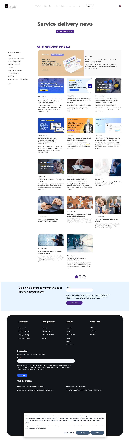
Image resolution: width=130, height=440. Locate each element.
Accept (83, 432)
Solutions (23, 321)
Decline (97, 432)
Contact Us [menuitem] (69, 328)
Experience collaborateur (16, 58)
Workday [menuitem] (45, 328)
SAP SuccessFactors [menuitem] (48, 335)
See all (9, 83)
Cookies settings (69, 432)
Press (9, 55)
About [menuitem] (81, 6)
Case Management (14, 61)
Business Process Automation (18, 79)
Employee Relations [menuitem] (24, 338)
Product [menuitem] (38, 6)
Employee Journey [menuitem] (24, 335)
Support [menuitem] (68, 331)
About (69, 321)
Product (10, 67)
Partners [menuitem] (68, 341)
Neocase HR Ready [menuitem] (24, 331)
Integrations (48, 321)
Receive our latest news (65, 31)
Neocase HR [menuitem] (22, 328)
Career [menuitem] (68, 338)
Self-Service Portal (14, 64)
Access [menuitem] (44, 338)
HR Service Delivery (14, 52)
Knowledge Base (13, 73)
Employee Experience (15, 70)
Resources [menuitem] (71, 6)
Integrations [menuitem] (48, 6)
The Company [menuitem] (70, 335)
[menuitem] (90, 6)
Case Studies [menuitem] (60, 6)
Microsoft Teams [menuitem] (47, 331)
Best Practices (12, 76)
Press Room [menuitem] (69, 345)
